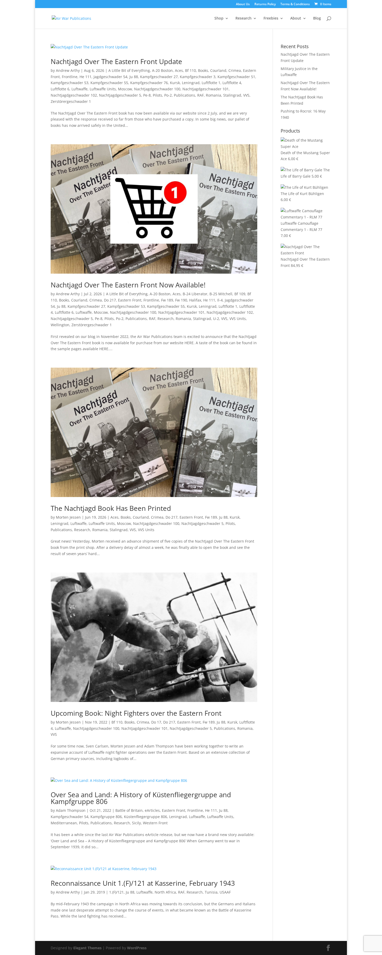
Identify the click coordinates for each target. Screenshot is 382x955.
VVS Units (237, 318)
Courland (218, 70)
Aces (179, 70)
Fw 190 (181, 300)
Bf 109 (239, 293)
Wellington (60, 324)
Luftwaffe (79, 88)
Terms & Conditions (295, 4)
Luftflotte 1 (211, 82)
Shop (218, 18)
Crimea (234, 70)
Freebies (271, 18)
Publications (184, 95)
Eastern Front (129, 300)
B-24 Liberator (195, 293)
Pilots (157, 95)
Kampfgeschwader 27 (159, 76)
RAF (200, 95)
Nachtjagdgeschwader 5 (120, 95)
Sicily (136, 822)
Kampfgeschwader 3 (197, 76)
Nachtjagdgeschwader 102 (74, 95)
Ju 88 (133, 76)
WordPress (137, 947)
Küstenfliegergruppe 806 (145, 816)
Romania (213, 95)
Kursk (175, 82)
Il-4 (220, 300)
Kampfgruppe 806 (106, 816)
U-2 (216, 318)
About (295, 18)
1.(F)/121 (116, 892)
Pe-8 (147, 95)
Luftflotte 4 (231, 82)
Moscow (125, 88)
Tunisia (211, 892)
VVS (246, 95)
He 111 (85, 76)
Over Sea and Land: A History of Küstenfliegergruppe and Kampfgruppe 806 (141, 798)
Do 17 (156, 722)
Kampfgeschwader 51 (236, 76)
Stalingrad (232, 95)
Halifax (195, 300)
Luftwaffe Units (103, 88)
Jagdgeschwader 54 (110, 76)
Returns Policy (265, 4)
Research (243, 18)
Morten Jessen (68, 517)
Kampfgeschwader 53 (69, 82)
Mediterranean (64, 822)
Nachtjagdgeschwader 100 (157, 88)
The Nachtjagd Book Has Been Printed (111, 508)
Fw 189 (167, 300)
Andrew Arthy (68, 70)
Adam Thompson (70, 810)
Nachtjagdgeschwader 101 (205, 88)
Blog (317, 18)
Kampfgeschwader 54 (69, 816)
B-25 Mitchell (220, 293)
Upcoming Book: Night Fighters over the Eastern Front (136, 713)
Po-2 (168, 95)
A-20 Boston (162, 70)
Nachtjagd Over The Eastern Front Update (116, 61)
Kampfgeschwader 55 (109, 82)
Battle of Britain (129, 810)
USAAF (225, 892)
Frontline (69, 76)
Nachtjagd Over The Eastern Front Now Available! (128, 285)
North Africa (165, 892)
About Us (243, 4)
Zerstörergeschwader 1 (71, 101)
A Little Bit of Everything (129, 70)
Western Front (155, 822)
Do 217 (110, 300)
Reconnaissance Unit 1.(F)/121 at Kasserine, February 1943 (143, 883)
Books (203, 70)
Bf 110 (190, 70)
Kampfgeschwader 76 (149, 82)
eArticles (152, 810)
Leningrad (191, 82)
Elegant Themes (87, 947)
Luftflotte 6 (60, 88)
